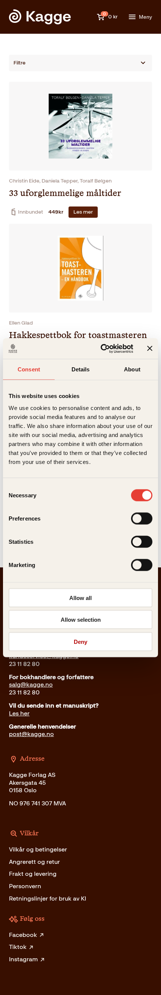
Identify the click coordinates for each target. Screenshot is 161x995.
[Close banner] (149, 348)
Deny (80, 641)
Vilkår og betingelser (38, 849)
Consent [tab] (29, 369)
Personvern (25, 886)
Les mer (83, 212)
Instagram (23, 959)
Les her (19, 713)
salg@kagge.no (31, 684)
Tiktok (18, 946)
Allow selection (81, 619)
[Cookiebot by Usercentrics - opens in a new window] (101, 348)
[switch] (141, 518)
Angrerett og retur (34, 861)
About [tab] (132, 369)
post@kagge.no (31, 734)
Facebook (23, 934)
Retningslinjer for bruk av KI (47, 898)
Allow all (80, 597)
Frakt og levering (33, 873)
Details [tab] (81, 369)
